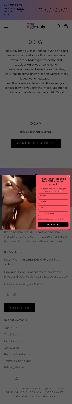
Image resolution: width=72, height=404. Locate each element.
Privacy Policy (57, 219)
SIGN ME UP (53, 224)
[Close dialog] (69, 176)
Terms (62, 219)
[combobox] (41, 213)
